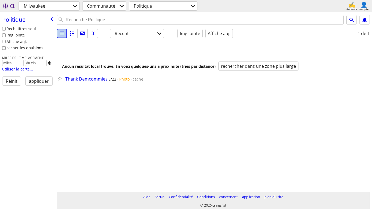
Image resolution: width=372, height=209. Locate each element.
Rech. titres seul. (22, 28)
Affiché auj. (17, 41)
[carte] (93, 33)
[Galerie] (82, 33)
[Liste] (62, 33)
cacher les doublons (25, 47)
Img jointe (16, 35)
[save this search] (364, 20)
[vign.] (72, 33)
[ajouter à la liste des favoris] (61, 78)
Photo (124, 79)
